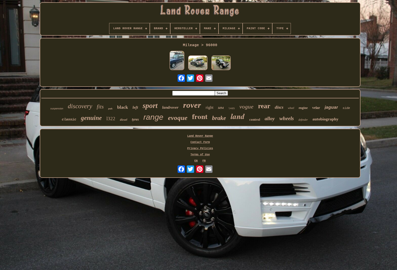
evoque (177, 117)
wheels (286, 118)
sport (150, 105)
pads (110, 108)
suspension (56, 108)
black (122, 107)
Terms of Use (200, 154)
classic (69, 120)
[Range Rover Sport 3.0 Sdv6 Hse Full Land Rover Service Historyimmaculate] (198, 63)
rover (192, 105)
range (153, 117)
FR (204, 160)
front (199, 116)
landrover (170, 107)
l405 (231, 108)
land (238, 116)
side (346, 108)
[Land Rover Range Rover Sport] (221, 63)
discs (279, 107)
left (135, 107)
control (254, 119)
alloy (270, 118)
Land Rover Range (200, 136)
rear (264, 106)
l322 (110, 118)
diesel (123, 119)
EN (196, 160)
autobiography (325, 119)
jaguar (331, 107)
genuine (91, 117)
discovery (80, 106)
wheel (291, 108)
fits (100, 107)
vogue (246, 106)
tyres (135, 119)
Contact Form (200, 142)
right (209, 107)
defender (303, 119)
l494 (221, 108)
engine (303, 108)
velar (316, 108)
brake (219, 118)
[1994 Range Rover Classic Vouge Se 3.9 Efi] (176, 61)
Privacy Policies (200, 148)
